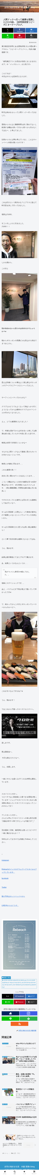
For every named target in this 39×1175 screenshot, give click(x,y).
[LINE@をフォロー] (10, 1018)
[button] (31, 36)
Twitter (4, 887)
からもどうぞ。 (13, 905)
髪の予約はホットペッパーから (13, 896)
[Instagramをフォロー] (28, 1013)
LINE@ (4, 905)
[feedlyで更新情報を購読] (28, 1018)
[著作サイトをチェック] (10, 1013)
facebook (5, 878)
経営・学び (7, 977)
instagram (5, 860)
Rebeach (5, 869)
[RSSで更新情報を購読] (19, 1024)
